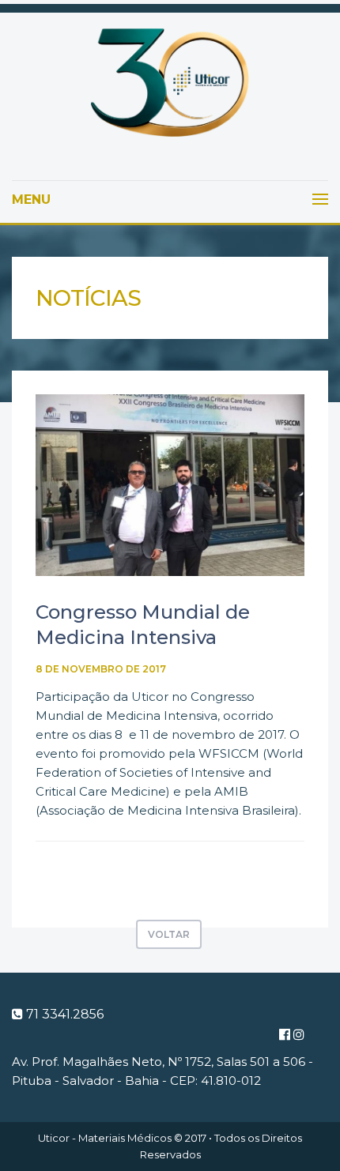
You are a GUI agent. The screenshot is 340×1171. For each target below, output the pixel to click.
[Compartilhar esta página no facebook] (49, 871)
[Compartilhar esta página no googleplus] (76, 871)
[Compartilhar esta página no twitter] (103, 871)
